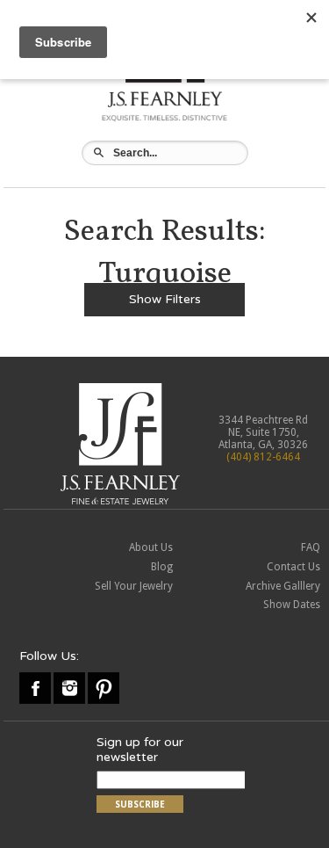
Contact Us (293, 567)
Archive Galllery (283, 586)
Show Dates (291, 604)
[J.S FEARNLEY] (164, 120)
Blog (162, 567)
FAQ (310, 547)
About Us (151, 547)
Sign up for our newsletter (140, 750)
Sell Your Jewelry (134, 586)
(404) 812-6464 (263, 457)
